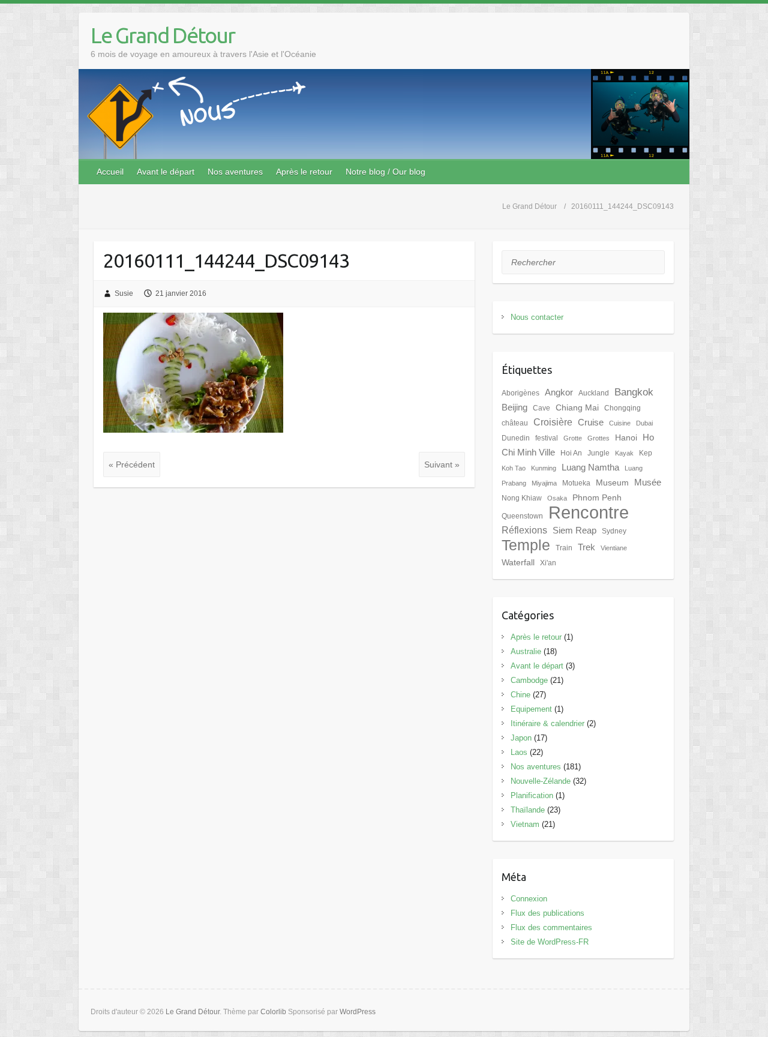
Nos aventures (235, 171)
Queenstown (522, 516)
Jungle (598, 453)
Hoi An (571, 453)
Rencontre (588, 512)
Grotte (572, 438)
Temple (526, 545)
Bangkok (633, 392)
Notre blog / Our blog (385, 171)
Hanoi (626, 437)
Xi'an (548, 563)
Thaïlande (528, 809)
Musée (647, 482)
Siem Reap (574, 530)
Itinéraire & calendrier (547, 723)
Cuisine (620, 423)
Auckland (593, 393)
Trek (586, 547)
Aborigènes (520, 393)
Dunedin (516, 438)
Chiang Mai (577, 407)
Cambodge (529, 680)
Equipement (531, 709)
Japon (521, 737)
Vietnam (525, 824)
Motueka (576, 483)
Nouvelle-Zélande (541, 781)
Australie (526, 651)
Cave (541, 408)
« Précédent (132, 464)
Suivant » (442, 464)
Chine (520, 694)
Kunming (543, 468)
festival (546, 438)
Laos (519, 752)
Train (564, 548)
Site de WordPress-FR (550, 941)
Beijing (514, 407)
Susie (124, 293)
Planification (532, 795)
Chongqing (622, 408)
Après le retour (304, 171)
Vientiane (614, 548)
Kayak (624, 453)
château (515, 423)
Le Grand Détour (163, 35)
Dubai (644, 423)
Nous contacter (537, 317)
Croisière (552, 422)
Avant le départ (165, 171)
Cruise (591, 422)
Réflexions (524, 530)
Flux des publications (547, 913)
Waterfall (518, 562)
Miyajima (544, 483)
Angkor (559, 392)
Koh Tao (514, 468)
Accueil (110, 171)
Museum (612, 482)
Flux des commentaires (551, 927)
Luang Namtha (590, 467)
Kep (645, 453)
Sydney (614, 531)
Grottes (598, 438)
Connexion (529, 898)
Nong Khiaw (522, 498)
